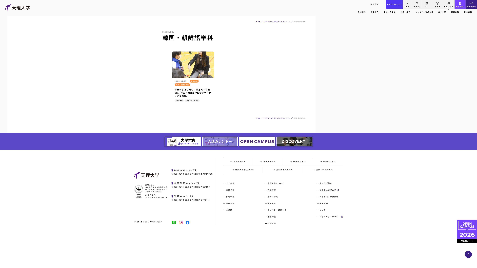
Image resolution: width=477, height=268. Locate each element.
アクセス (417, 6)
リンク (322, 210)
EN (426, 6)
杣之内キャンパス (185, 170)
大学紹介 (375, 12)
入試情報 (272, 190)
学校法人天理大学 (327, 190)
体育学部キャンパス (187, 183)
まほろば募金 (325, 183)
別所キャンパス (184, 196)
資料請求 (460, 6)
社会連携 (468, 12)
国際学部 (230, 190)
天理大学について (276, 183)
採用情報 (323, 203)
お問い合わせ (449, 7)
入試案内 (362, 12)
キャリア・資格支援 (424, 12)
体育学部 (230, 197)
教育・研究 (405, 12)
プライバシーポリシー (329, 217)
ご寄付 (437, 6)
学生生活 (442, 12)
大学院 (229, 210)
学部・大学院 (390, 12)
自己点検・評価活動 (328, 197)
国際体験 (455, 12)
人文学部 (230, 183)
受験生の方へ (471, 7)
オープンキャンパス (394, 4)
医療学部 (230, 203)
